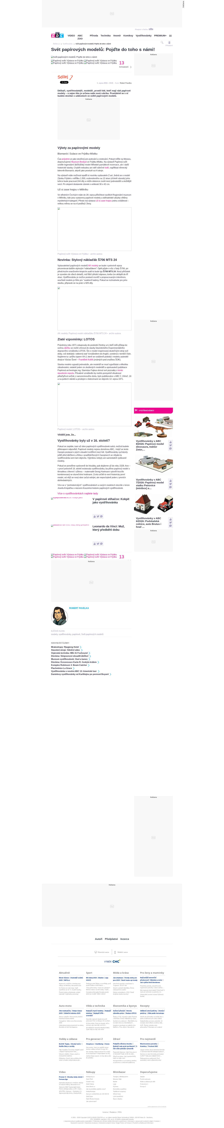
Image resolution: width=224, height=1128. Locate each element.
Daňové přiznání (119, 1011)
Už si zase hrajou (104, 201)
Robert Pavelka (125, 83)
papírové (76, 634)
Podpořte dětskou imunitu (122, 1044)
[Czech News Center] (116, 961)
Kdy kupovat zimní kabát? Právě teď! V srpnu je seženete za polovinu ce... (152, 991)
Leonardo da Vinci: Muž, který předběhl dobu (109, 528)
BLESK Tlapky (64, 1044)
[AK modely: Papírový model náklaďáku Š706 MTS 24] (94, 329)
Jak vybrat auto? (91, 1101)
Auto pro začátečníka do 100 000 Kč (97, 1094)
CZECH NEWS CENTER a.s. (96, 1117)
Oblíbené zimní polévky (149, 1011)
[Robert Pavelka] (59, 625)
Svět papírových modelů (92, 634)
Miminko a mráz (156, 980)
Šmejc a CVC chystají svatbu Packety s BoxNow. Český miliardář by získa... (125, 1017)
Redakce (113, 1112)
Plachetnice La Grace (61, 668)
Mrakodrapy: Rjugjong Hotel (65, 647)
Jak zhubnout (118, 978)
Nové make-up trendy (129, 980)
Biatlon (101, 978)
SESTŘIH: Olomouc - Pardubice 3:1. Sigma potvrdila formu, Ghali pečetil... (70, 1092)
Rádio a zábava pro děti (147, 1081)
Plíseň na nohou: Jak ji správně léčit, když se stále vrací (124, 1057)
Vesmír (117, 35)
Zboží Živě (89, 1079)
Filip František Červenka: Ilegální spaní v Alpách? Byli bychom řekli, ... (71, 1050)
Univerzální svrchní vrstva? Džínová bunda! (151, 995)
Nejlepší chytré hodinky (95, 1011)
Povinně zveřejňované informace (143, 1123)
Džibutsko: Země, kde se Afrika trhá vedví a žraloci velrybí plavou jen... (70, 1059)
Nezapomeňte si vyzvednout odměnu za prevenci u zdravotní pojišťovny (124, 1061)
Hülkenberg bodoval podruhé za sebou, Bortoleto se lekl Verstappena (71, 1026)
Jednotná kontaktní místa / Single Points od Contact (115, 1123)
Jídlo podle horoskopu (156, 1013)
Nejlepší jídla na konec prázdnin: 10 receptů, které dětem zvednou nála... (151, 1022)
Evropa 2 (143, 1086)
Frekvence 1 (144, 1084)
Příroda (94, 35)
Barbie (115, 1081)
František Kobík (86, 360)
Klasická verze (103, 952)
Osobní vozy (90, 1081)
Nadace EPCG (131, 1013)
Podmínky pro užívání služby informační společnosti (109, 1121)
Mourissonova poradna (149, 1044)
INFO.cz (67, 980)
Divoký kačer (76, 1044)
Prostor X (62, 1077)
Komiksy (128, 35)
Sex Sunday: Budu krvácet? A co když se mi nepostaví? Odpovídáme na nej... (98, 1052)
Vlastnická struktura (91, 1123)
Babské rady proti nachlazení (124, 1046)
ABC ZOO (80, 37)
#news (107, 1044)
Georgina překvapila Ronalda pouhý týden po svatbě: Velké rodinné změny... (97, 993)
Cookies (156, 1121)
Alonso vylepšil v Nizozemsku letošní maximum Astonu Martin (70, 1017)
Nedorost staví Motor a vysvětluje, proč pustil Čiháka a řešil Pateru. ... (98, 984)
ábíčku (67, 348)
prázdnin (66, 159)
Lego (114, 1084)
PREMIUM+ (160, 35)
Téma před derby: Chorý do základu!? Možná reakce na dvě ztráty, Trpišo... (98, 988)
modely (54, 634)
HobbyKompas (90, 1091)
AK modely (93, 266)
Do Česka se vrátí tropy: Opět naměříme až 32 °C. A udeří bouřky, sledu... (70, 989)
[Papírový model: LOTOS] (94, 425)
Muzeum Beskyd (79, 162)
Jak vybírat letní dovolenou (150, 982)
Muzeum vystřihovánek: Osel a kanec (69, 659)
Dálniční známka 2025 (72, 1013)
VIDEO (71, 35)
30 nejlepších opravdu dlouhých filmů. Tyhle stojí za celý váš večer (98, 1028)
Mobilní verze (122, 952)
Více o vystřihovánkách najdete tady (78, 493)
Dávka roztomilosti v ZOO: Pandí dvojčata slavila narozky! (123, 993)
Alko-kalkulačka (65, 1011)
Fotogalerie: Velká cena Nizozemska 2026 (70, 1022)
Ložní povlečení (118, 1096)
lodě (107, 168)
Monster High (117, 1079)
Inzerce (124, 939)
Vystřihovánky (144, 35)
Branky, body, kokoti (75, 1077)
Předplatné (111, 939)
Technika (106, 35)
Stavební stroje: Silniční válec (65, 650)
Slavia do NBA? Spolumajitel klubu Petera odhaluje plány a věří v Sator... (70, 1088)
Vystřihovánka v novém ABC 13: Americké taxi (74, 671)
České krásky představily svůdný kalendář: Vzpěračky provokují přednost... (69, 993)
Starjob (142, 1076)
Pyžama (115, 1086)
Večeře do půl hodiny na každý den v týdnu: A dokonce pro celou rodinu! (151, 1017)
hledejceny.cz (90, 1076)
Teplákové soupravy (119, 1091)
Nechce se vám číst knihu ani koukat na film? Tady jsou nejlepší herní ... (151, 1055)
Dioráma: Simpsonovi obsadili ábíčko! (69, 656)
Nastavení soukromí (77, 1123)
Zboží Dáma (90, 1084)
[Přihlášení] (169, 42)
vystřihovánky (65, 634)
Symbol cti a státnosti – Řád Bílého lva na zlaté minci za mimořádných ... (125, 1022)
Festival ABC (153, 1046)
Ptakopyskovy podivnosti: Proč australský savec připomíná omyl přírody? (150, 1059)
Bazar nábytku (117, 1099)
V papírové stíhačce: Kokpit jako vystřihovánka (111, 500)
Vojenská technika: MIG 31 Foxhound (69, 653)
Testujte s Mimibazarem (120, 1076)
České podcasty (145, 1079)
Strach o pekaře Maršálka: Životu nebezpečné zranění (123, 989)
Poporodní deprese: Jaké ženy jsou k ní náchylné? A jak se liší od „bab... (125, 1053)
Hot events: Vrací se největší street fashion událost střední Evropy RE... (97, 1048)
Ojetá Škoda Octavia (92, 1099)
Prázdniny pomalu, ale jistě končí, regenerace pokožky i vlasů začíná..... (152, 986)
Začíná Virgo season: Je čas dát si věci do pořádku (98, 1057)
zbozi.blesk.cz (90, 1086)
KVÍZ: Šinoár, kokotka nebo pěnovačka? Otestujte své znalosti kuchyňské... (151, 1026)
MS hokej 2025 (91, 978)
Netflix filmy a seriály (67, 1046)
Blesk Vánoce (64, 978)
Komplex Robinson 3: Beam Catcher (69, 665)
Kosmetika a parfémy (119, 1089)
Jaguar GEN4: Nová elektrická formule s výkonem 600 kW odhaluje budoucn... (152, 1050)
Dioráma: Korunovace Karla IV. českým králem (74, 662)
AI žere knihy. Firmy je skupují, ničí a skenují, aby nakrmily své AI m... (97, 1024)
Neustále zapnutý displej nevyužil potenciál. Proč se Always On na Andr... (98, 1020)
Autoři (98, 939)
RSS (120, 1112)
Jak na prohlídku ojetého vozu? (96, 1089)
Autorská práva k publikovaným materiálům (78, 1121)
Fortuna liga (63, 1079)
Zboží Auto (89, 1096)
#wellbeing (99, 1044)
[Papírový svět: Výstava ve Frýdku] (94, 250)
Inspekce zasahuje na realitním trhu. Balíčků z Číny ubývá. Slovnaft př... (124, 1026)
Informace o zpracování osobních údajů (140, 1121)
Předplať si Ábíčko (141, 29)
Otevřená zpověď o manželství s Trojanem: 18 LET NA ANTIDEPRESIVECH (123, 984)
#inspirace (90, 1044)
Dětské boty (117, 1094)
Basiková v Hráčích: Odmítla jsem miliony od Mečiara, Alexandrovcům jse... (70, 984)
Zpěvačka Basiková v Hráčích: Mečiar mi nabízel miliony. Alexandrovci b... (71, 1083)
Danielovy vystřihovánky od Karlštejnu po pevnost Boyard (80, 674)
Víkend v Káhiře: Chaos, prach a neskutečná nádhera (69, 1055)
